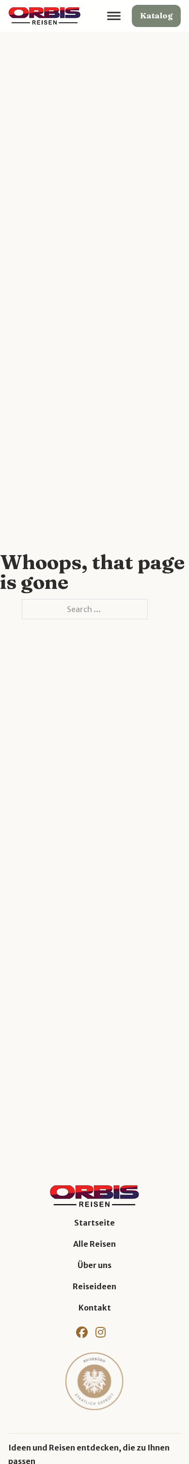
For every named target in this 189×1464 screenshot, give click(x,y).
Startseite (94, 1222)
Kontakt (95, 1307)
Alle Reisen (94, 1244)
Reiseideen (94, 1286)
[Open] (114, 16)
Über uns (94, 1265)
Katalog (156, 15)
